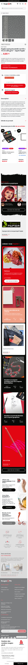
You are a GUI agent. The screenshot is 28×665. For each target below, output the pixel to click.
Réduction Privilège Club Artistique (6, 603)
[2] (22, 155)
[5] (25, 155)
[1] (21, 155)
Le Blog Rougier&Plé (19, 596)
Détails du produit (7, 121)
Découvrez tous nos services (8, 575)
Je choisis (8, 489)
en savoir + (5, 234)
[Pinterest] (8, 638)
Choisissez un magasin (12, 92)
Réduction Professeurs (6, 609)
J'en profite (9, 507)
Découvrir (5, 352)
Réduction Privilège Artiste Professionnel (5, 607)
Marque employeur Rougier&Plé (5, 622)
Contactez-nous (5, 589)
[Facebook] (2, 638)
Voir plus (3, 62)
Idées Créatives (18, 598)
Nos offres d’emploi (5, 625)
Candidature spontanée (6, 617)
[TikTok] (15, 638)
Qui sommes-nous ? (5, 619)
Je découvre (9, 523)
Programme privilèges (20, 587)
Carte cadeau (4, 587)
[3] (23, 155)
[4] (24, 155)
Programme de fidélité (20, 594)
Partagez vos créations (13, 209)
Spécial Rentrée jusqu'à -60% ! (14, 0)
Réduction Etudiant (19, 589)
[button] (17, 4)
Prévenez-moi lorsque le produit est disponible (14, 86)
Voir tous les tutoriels (12, 281)
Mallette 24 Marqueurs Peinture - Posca (8, 152)
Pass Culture (17, 591)
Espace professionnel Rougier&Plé (6, 612)
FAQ (2, 591)
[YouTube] (5, 638)
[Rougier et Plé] (6, 580)
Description (5, 99)
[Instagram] (11, 638)
